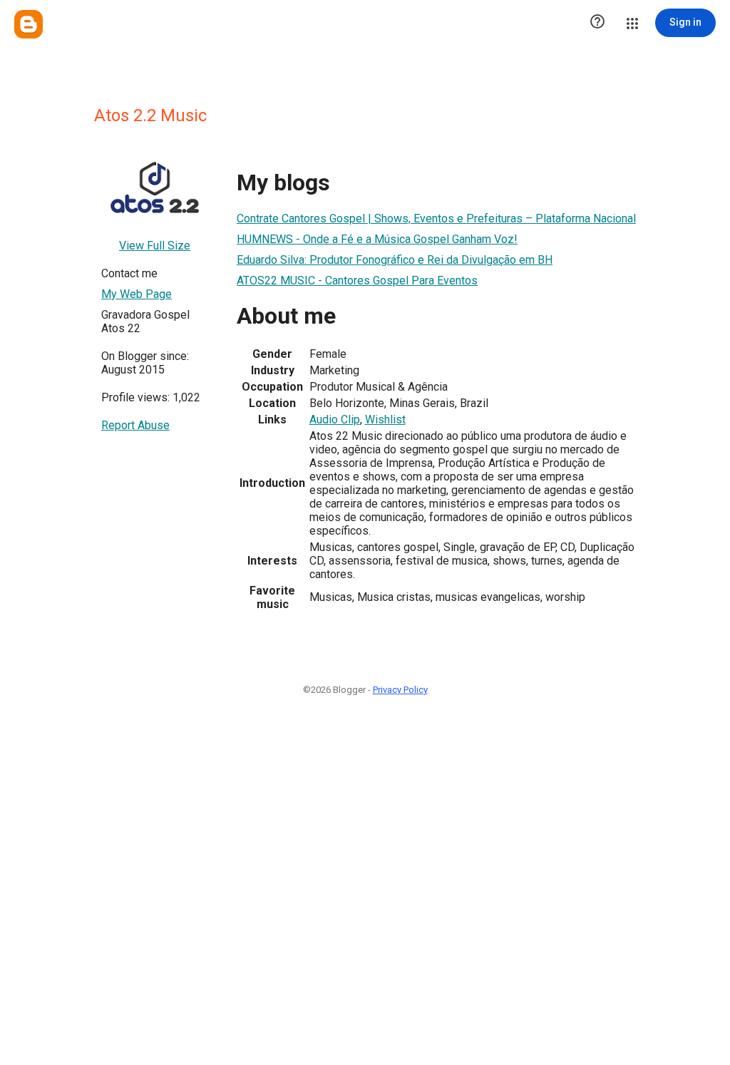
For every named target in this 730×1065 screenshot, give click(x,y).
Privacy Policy (400, 689)
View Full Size (154, 245)
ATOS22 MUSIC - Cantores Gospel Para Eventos (357, 280)
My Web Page (136, 294)
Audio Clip (334, 419)
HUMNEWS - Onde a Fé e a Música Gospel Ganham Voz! (377, 239)
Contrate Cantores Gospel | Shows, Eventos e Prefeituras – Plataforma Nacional (436, 218)
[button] (597, 23)
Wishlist (385, 419)
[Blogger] (28, 24)
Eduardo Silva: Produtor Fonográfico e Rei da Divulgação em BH (394, 260)
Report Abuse (135, 425)
